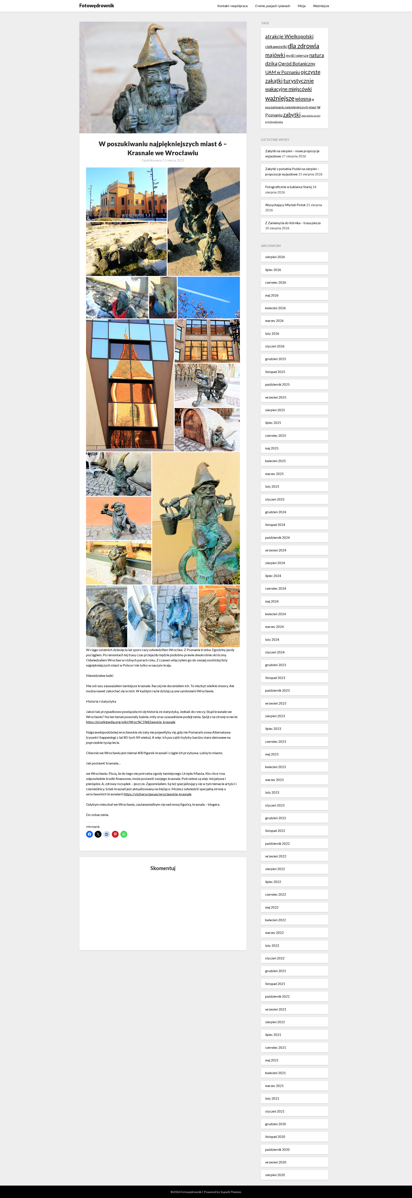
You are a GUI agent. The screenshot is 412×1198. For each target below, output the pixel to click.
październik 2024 (277, 537)
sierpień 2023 (275, 716)
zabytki (292, 114)
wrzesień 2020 (275, 1162)
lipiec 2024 (273, 576)
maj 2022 (272, 907)
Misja (302, 6)
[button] (126, 194)
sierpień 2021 (275, 1022)
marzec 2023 (274, 780)
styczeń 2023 (275, 805)
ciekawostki (276, 46)
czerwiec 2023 (275, 741)
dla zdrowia (303, 45)
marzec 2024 (274, 627)
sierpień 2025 (275, 410)
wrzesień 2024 (275, 550)
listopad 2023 (275, 678)
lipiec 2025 (273, 423)
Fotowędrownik (96, 5)
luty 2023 (272, 792)
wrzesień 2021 (275, 1009)
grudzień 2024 (275, 512)
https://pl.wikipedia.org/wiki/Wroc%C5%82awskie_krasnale (130, 722)
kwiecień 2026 (275, 308)
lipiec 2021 (273, 1035)
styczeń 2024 (275, 652)
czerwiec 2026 (275, 282)
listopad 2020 (275, 1137)
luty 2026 (272, 333)
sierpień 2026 (275, 257)
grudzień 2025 (275, 359)
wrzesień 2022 (275, 856)
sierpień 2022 (275, 869)
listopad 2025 (275, 372)
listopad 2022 (275, 831)
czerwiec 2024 (275, 588)
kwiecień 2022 (275, 920)
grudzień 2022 (275, 818)
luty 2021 (272, 1098)
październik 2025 (277, 384)
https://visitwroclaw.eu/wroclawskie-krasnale (157, 794)
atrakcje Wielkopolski (289, 36)
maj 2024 (272, 601)
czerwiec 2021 (275, 1047)
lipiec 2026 (273, 270)
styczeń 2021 (275, 1111)
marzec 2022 (274, 933)
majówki (275, 55)
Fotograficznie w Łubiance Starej (288, 187)
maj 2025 (272, 448)
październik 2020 (277, 1149)
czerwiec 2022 (275, 894)
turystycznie (298, 80)
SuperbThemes (231, 1192)
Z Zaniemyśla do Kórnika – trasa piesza (293, 223)
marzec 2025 (274, 474)
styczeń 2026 (275, 346)
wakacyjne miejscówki (288, 89)
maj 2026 (272, 295)
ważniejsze (279, 98)
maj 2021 (272, 1060)
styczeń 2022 (275, 958)
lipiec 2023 (273, 729)
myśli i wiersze (297, 55)
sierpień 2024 (275, 563)
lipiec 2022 (273, 882)
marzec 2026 (274, 321)
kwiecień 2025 (275, 461)
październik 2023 (277, 690)
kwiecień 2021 (275, 1073)
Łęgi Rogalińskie (274, 121)
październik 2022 (277, 843)
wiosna (303, 98)
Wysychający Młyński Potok (285, 205)
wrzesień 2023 (275, 703)
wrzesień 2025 (275, 397)
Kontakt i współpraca (232, 6)
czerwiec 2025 (275, 435)
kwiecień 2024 (275, 614)
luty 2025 (272, 486)
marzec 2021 (274, 1086)
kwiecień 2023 (275, 767)
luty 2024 (272, 639)
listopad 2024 (275, 525)
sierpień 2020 (275, 1175)
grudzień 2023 (275, 665)
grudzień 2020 (275, 1124)
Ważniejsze (321, 6)
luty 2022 (272, 945)
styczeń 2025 (275, 499)
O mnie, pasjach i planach (272, 6)
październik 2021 (277, 996)
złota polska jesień (310, 115)
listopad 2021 (275, 984)
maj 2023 (272, 754)
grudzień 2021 (275, 971)
